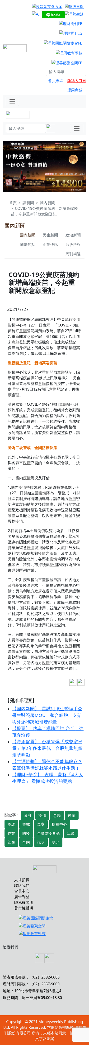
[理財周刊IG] (71, 33)
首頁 (13, 202)
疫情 (76, 319)
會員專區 (55, 80)
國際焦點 (27, 244)
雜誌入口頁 (76, 80)
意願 (23, 330)
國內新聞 (47, 202)
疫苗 (71, 815)
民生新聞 (50, 235)
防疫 (26, 833)
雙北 (55, 842)
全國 (26, 842)
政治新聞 (73, 235)
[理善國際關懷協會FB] (63, 43)
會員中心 (21, 891)
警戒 (26, 824)
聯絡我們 (21, 885)
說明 (41, 842)
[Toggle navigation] (12, 101)
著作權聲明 (23, 908)
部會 (11, 842)
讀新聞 (28, 202)
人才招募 (21, 879)
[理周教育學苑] (69, 53)
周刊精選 (73, 253)
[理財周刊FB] (70, 23)
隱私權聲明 (23, 902)
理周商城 (74, 90)
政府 (27, 462)
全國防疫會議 (48, 833)
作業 (11, 833)
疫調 (11, 824)
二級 (71, 833)
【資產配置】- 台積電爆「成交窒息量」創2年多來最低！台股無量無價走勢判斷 (47, 748)
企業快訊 (50, 244)
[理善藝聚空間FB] (67, 63)
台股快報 (73, 244)
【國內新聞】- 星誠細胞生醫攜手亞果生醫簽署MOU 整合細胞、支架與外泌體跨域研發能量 (47, 715)
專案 (41, 824)
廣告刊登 (21, 896)
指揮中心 (59, 824)
